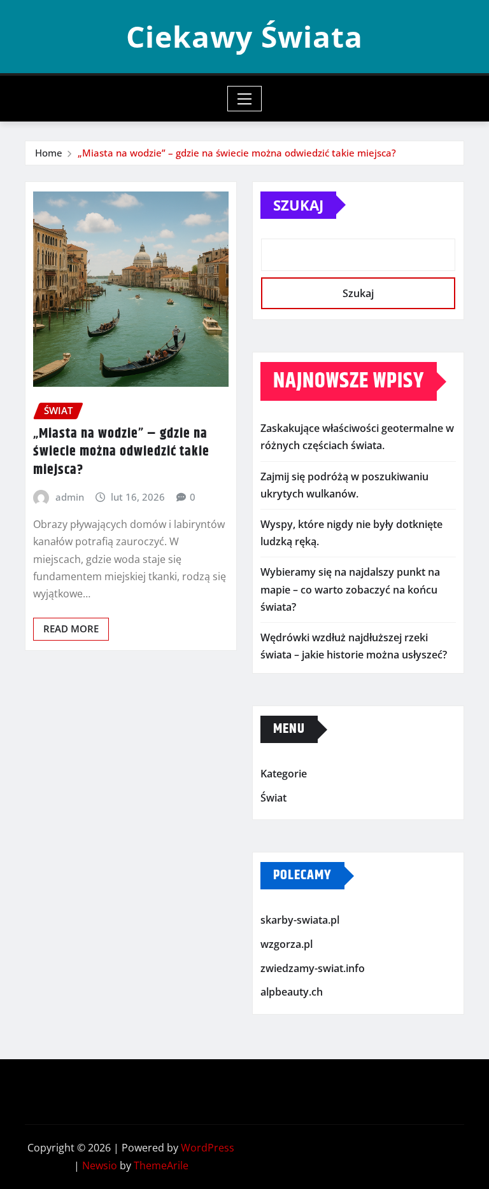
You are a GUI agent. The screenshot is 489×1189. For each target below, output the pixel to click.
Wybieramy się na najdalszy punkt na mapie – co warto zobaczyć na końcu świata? (350, 589)
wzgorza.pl (286, 944)
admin (69, 496)
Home (48, 152)
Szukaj (298, 204)
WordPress (207, 1148)
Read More (71, 628)
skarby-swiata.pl (299, 921)
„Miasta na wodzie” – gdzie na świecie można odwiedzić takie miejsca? (237, 152)
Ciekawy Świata (244, 36)
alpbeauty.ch (291, 992)
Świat (273, 798)
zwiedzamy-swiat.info (312, 968)
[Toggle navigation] (244, 98)
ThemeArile (161, 1165)
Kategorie (283, 774)
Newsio (99, 1165)
